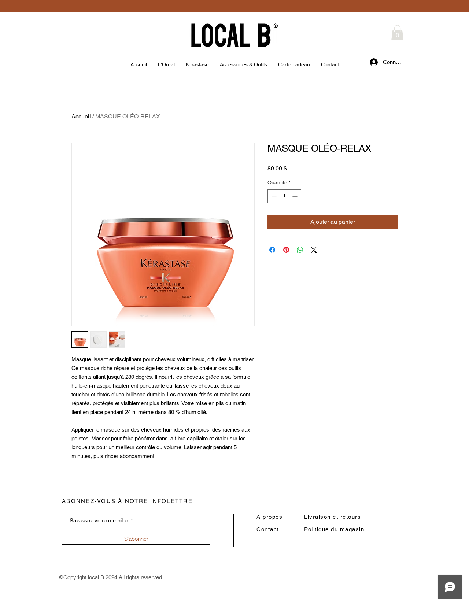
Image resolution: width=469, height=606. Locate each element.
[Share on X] (314, 249)
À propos (269, 517)
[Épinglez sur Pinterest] (286, 249)
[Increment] (295, 196)
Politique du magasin (334, 529)
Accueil (81, 116)
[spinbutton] (284, 196)
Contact (267, 529)
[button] (397, 32)
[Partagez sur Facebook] (272, 249)
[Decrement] (273, 196)
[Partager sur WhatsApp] (300, 249)
